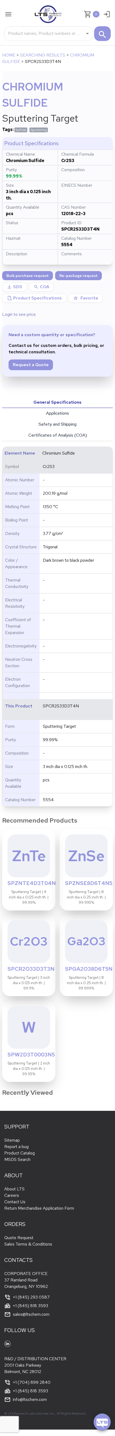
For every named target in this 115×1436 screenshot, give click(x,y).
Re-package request (78, 275)
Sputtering (38, 130)
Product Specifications (34, 298)
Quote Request (18, 1237)
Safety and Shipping (57, 424)
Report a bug (16, 1146)
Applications (57, 413)
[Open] (87, 33)
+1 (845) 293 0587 (31, 1297)
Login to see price (19, 314)
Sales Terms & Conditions (28, 1244)
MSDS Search (17, 1159)
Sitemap (12, 1140)
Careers (11, 1195)
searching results (42, 55)
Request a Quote (31, 365)
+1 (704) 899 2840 (32, 1382)
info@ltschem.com (30, 1399)
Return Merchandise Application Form (39, 1208)
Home (8, 55)
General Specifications (57, 402)
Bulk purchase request (27, 275)
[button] (41, 286)
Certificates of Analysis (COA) (57, 435)
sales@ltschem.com (31, 1314)
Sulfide (21, 130)
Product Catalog (19, 1153)
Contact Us (14, 1202)
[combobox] (45, 33)
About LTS (14, 1189)
